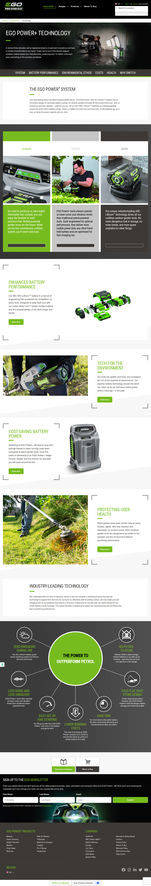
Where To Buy (90, 6)
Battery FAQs (91, 857)
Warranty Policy (122, 848)
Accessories (41, 851)
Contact (88, 845)
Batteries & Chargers (44, 842)
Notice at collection (60, 883)
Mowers (9, 836)
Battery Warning (92, 842)
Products (75, 6)
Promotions (90, 851)
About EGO (48, 6)
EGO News (90, 854)
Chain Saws (10, 848)
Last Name (44, 794)
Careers (119, 839)
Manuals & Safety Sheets (125, 836)
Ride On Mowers (43, 836)
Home (5, 20)
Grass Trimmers (12, 839)
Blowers (9, 845)
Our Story (89, 848)
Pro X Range (41, 848)
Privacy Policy (47, 806)
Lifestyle (40, 845)
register (135, 4)
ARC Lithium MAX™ (93, 839)
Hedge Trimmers (12, 842)
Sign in (127, 4)
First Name (8, 794)
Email (78, 794)
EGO (14, 7)
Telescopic (41, 839)
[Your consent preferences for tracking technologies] (2, 664)
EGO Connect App (123, 851)
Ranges (62, 6)
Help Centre (120, 854)
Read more (16, 322)
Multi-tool (9, 851)
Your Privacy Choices (83, 883)
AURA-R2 (89, 836)
